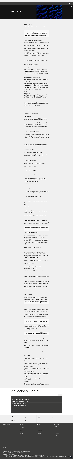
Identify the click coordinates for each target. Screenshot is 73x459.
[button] (8, 3)
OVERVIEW (21, 433)
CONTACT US (21, 430)
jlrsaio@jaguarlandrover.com (27, 288)
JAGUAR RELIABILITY (39, 430)
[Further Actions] (71, 6)
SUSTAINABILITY (39, 433)
